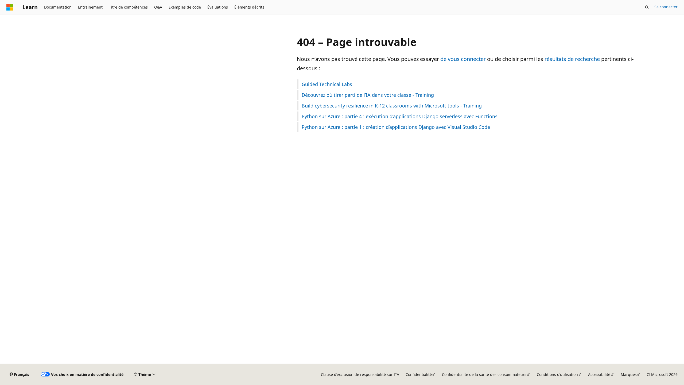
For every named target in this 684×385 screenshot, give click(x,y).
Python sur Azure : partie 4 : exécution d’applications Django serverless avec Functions (400, 116)
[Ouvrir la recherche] (647, 7)
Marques (629, 374)
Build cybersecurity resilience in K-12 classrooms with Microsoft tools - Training (392, 105)
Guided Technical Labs (327, 84)
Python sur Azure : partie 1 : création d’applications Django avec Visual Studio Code (396, 127)
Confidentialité (419, 374)
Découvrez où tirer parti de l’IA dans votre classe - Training (368, 95)
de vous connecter (463, 59)
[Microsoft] (9, 7)
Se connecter (666, 6)
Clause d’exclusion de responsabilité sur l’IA (360, 374)
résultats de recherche (572, 59)
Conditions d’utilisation (557, 374)
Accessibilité (599, 374)
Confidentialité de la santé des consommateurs (484, 374)
